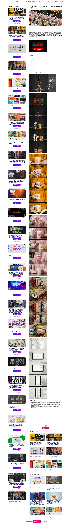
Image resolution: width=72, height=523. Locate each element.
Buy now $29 (17, 40)
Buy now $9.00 (17, 203)
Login (61, 1)
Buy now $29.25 (16, 430)
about (39, 1)
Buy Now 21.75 (46, 428)
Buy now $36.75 (16, 165)
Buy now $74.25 (16, 314)
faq (37, 1)
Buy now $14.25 (16, 220)
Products (17, 1)
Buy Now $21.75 (37, 521)
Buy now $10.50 (16, 126)
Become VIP (57, 1)
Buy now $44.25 (16, 390)
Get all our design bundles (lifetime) (31, 1)
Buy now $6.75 (17, 294)
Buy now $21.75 (16, 145)
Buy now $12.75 (16, 276)
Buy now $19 (17, 21)
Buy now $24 (17, 57)
